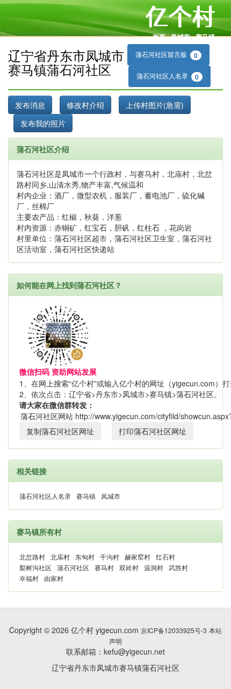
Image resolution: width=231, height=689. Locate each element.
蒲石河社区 (73, 567)
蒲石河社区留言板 (166, 54)
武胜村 (178, 567)
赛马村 (104, 567)
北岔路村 (32, 556)
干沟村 (109, 556)
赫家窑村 (137, 556)
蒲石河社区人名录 (167, 76)
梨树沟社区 (35, 567)
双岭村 (129, 567)
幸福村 (29, 578)
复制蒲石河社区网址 (60, 431)
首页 (159, 36)
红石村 (165, 556)
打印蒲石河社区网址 (152, 431)
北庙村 (60, 556)
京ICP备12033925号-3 (174, 630)
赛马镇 (205, 36)
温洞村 (153, 567)
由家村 (53, 578)
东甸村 (85, 556)
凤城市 (180, 36)
